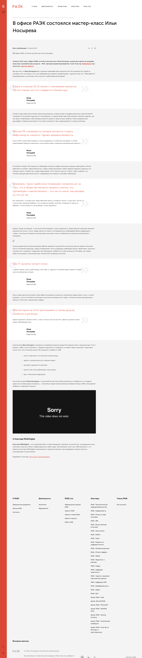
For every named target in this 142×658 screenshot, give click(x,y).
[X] (95, 48)
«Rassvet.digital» (27, 66)
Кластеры (95, 499)
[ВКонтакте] (89, 48)
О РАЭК (16, 499)
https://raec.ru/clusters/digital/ (39, 457)
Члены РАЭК (122, 499)
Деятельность (45, 499)
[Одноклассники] (92, 48)
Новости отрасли (32, 17)
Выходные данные (21, 641)
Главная (15, 17)
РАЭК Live (22, 17)
